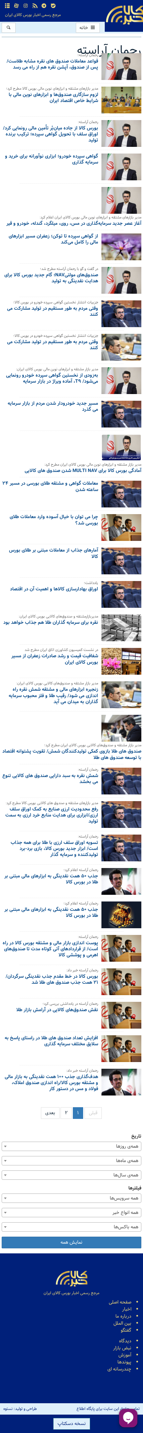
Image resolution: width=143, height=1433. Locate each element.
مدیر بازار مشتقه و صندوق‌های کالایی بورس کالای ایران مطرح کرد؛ (92, 745)
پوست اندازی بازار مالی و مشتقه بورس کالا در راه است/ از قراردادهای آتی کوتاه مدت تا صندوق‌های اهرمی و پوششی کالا (50, 949)
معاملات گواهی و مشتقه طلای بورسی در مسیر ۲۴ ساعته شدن (50, 487)
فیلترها (134, 1188)
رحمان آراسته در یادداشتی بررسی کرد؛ (70, 1004)
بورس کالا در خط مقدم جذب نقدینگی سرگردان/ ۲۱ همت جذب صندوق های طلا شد (52, 980)
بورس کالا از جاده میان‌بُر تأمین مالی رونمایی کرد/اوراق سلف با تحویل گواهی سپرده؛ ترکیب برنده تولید (50, 134)
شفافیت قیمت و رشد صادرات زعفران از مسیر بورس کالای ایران (54, 659)
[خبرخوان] (35, 6)
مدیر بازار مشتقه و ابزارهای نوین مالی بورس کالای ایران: (57, 369)
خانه (84, 28)
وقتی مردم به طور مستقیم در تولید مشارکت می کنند (52, 312)
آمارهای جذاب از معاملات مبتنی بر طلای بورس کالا (53, 554)
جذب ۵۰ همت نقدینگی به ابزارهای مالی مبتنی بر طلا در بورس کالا (51, 879)
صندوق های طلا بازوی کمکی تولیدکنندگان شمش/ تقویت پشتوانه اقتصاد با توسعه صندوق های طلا (71, 755)
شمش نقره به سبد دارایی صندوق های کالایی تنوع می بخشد (50, 779)
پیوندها (124, 1362)
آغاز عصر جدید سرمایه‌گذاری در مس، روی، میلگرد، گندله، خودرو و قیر (73, 224)
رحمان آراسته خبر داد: (82, 970)
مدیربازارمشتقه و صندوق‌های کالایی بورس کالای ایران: (58, 616)
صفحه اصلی (120, 1302)
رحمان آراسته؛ (87, 55)
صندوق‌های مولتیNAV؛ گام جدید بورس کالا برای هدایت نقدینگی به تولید (51, 278)
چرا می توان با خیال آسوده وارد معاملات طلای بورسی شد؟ (54, 520)
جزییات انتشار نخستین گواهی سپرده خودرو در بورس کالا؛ (55, 302)
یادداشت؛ (91, 583)
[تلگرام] (44, 6)
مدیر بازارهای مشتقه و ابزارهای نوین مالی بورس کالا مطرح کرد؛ (52, 89)
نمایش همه (71, 1242)
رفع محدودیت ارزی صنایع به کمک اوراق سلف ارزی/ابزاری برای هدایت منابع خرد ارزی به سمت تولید (51, 815)
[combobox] (71, 1146)
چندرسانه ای (119, 1369)
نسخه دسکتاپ (72, 1424)
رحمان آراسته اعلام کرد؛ (81, 870)
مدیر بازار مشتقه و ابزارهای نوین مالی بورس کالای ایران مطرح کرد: (92, 465)
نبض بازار (122, 1348)
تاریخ (136, 1136)
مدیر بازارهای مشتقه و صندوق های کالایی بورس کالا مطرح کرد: (52, 803)
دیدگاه (125, 1341)
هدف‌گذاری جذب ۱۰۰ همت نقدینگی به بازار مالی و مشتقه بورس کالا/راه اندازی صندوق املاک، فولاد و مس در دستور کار (51, 1083)
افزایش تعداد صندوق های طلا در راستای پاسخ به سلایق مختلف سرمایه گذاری (51, 1041)
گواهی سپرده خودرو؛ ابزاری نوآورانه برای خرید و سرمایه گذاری (51, 160)
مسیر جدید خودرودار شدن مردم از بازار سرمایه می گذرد (53, 407)
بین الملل (122, 1323)
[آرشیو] (7, 6)
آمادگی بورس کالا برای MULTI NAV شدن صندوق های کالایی (83, 471)
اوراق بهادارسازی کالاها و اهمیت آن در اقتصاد (54, 589)
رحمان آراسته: (88, 122)
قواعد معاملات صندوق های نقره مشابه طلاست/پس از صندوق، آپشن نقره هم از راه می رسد (52, 65)
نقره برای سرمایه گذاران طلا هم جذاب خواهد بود (50, 623)
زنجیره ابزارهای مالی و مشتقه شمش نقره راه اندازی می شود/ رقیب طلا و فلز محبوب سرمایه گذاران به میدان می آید (53, 696)
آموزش (124, 1355)
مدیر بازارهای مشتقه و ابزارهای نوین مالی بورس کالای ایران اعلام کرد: (90, 217)
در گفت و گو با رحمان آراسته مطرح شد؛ (69, 269)
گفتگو (126, 1330)
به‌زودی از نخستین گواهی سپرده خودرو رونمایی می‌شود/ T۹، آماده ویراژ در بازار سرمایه (52, 379)
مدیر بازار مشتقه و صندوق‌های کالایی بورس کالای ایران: (57, 683)
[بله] (53, 6)
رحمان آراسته (109, 50)
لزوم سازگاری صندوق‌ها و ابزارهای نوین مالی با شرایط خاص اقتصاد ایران (53, 98)
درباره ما (123, 1316)
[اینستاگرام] (26, 6)
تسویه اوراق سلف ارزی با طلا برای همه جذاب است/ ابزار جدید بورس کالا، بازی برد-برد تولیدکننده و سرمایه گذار (54, 849)
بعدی (50, 1113)
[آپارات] (17, 6)
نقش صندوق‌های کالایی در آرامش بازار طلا (57, 1010)
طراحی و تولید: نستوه (20, 1409)
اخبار (126, 1309)
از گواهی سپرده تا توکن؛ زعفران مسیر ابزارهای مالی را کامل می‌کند (53, 239)
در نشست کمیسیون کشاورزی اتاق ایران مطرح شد (61, 650)
